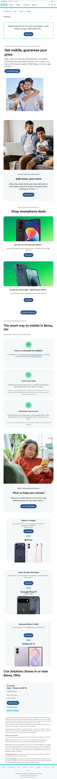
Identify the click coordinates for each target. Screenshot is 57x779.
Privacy (28, 770)
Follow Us (46, 767)
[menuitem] (12, 5)
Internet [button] (11, 5)
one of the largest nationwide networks (31, 354)
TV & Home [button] (26, 5)
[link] (28, 34)
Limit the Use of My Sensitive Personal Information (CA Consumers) (28, 773)
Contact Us (52, 1)
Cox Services (7, 11)
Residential (3, 1)
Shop (3, 767)
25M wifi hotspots (36, 356)
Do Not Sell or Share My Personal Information (28, 775)
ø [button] (43, 26)
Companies (38, 767)
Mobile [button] (18, 5)
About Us (25, 767)
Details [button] (28, 535)
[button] (49, 5)
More (31, 767)
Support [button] (34, 5)
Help (18, 767)
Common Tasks (11, 767)
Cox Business (10, 1)
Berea (21, 11)
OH (15, 11)
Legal (52, 767)
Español (16, 1)
